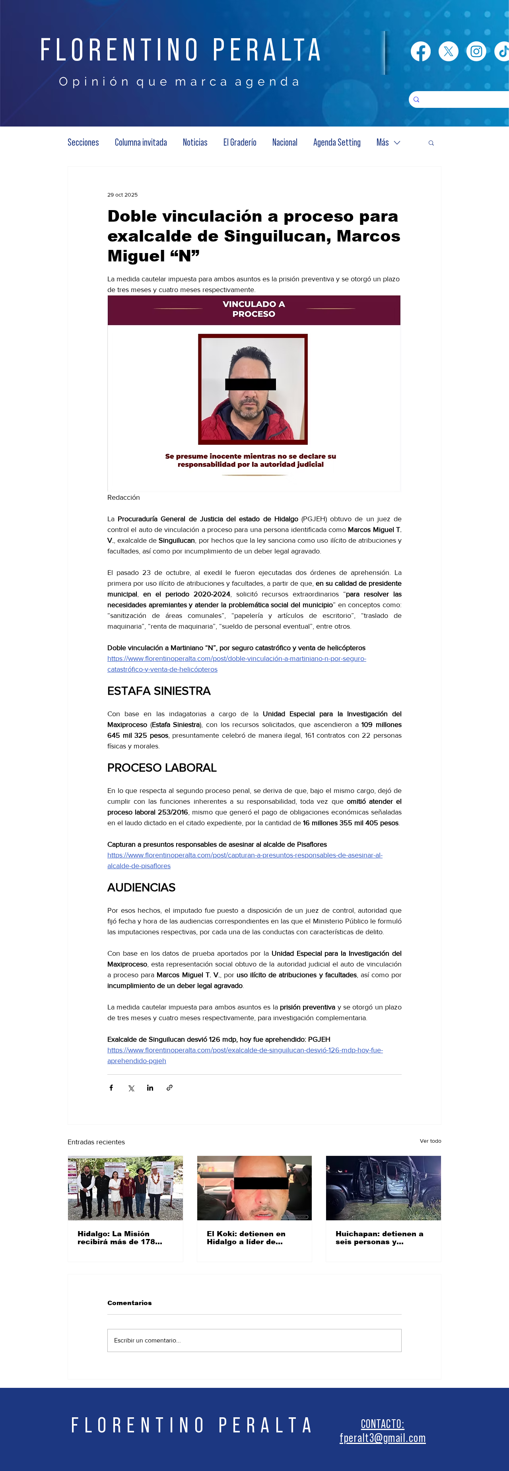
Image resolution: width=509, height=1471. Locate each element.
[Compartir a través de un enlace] (169, 1087)
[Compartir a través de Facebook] (111, 1087)
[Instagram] (476, 51)
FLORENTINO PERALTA (182, 50)
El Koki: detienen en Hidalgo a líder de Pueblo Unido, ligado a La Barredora (250, 1238)
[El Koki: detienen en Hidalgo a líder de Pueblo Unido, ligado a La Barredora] (254, 1188)
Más (383, 143)
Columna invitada (141, 143)
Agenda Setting (337, 143)
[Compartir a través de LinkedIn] (150, 1087)
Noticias (195, 143)
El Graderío (239, 143)
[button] (431, 142)
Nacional (284, 143)
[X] (448, 51)
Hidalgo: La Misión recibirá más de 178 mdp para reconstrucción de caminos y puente (116, 1238)
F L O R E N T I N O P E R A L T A (191, 1425)
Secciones (83, 143)
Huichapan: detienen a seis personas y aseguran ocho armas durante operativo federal (380, 1238)
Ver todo (430, 1141)
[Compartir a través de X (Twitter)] (130, 1087)
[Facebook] (421, 51)
